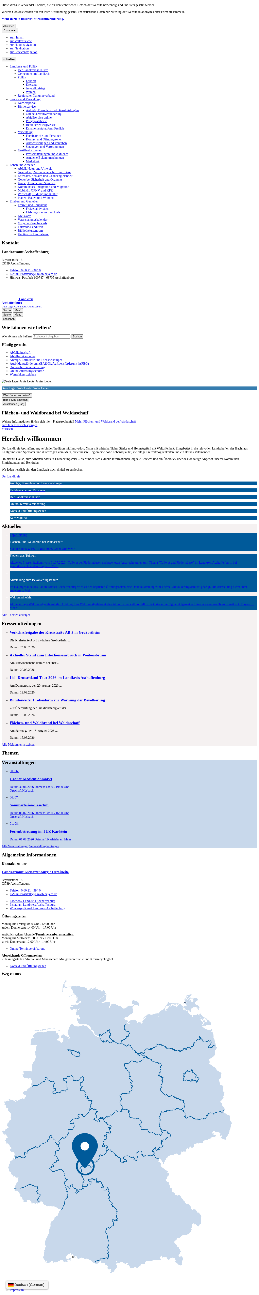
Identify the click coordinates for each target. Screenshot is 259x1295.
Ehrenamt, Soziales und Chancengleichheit (45, 176)
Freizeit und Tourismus (32, 205)
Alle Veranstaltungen (15, 846)
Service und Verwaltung (25, 99)
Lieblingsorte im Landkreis (43, 212)
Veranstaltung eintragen (44, 846)
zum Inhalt (16, 37)
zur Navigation (19, 48)
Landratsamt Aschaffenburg (35, 872)
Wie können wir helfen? (17, 336)
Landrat (31, 81)
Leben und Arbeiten (22, 165)
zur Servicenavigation (23, 52)
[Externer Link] (117, 1127)
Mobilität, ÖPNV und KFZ (35, 190)
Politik (22, 77)
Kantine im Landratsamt (33, 234)
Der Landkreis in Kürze (33, 70)
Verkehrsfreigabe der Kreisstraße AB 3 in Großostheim (55, 632)
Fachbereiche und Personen (43, 135)
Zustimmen (9, 30)
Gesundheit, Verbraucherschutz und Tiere (44, 172)
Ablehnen (8, 26)
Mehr (105, 421)
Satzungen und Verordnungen (45, 146)
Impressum (17, 1290)
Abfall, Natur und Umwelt (35, 168)
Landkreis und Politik (23, 66)
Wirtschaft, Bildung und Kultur (37, 194)
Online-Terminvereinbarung (44, 114)
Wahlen (31, 92)
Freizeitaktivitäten (37, 208)
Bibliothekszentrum (30, 230)
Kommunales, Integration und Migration (43, 186)
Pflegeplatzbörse (36, 121)
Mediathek (32, 161)
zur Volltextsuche (21, 41)
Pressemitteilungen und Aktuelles (47, 154)
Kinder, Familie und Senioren (36, 183)
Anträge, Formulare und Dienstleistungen (52, 110)
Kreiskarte (24, 216)
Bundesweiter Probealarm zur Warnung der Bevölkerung (57, 700)
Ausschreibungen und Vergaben (46, 143)
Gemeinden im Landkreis (34, 73)
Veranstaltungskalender (32, 219)
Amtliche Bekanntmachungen (45, 157)
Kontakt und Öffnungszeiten (44, 139)
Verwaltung (25, 132)
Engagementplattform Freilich (45, 128)
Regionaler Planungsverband (36, 95)
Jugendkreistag (35, 88)
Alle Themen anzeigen (16, 614)
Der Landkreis (11, 476)
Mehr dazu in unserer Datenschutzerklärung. (33, 18)
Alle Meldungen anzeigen (18, 744)
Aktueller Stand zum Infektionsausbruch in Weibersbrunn (58, 655)
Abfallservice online (39, 117)
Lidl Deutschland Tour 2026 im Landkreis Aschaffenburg (57, 677)
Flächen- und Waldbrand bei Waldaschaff (45, 723)
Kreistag (31, 84)
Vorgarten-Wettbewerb (32, 223)
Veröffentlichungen (30, 150)
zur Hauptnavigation (23, 44)
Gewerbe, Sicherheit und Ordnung (40, 179)
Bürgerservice (27, 106)
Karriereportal (27, 103)
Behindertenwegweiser (40, 124)
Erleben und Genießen (24, 201)
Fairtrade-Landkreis (30, 227)
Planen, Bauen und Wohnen (36, 197)
